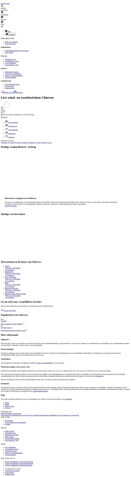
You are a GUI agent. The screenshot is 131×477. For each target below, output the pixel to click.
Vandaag (3, 142)
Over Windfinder (10, 63)
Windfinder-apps (10, 59)
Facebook (19, 92)
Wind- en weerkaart (11, 42)
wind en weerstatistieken (45, 363)
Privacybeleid (9, 86)
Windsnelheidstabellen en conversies (16, 51)
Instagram (30, 463)
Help (9, 31)
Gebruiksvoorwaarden (12, 84)
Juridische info (9, 88)
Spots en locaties (10, 44)
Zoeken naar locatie (9, 310)
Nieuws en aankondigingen (14, 75)
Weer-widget (9, 52)
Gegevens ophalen (11, 206)
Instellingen (11, 35)
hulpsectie (69, 399)
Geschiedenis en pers (12, 61)
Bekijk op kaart (9, 92)
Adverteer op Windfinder (13, 74)
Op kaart (4, 117)
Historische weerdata (11, 72)
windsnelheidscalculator (40, 391)
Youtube (29, 465)
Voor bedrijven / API (11, 65)
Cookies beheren (10, 77)
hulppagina (99, 376)
